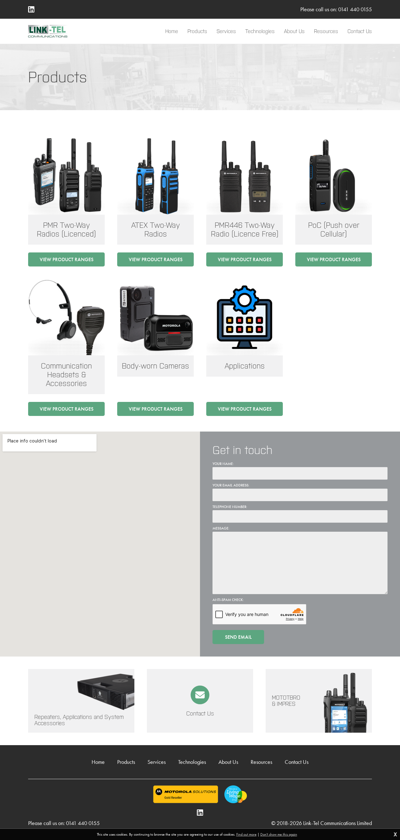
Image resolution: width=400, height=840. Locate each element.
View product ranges (66, 259)
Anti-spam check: (228, 599)
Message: (220, 528)
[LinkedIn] (31, 9)
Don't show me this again (278, 834)
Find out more (246, 834)
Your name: (223, 463)
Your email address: (230, 485)
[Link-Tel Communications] (48, 31)
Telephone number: (229, 506)
